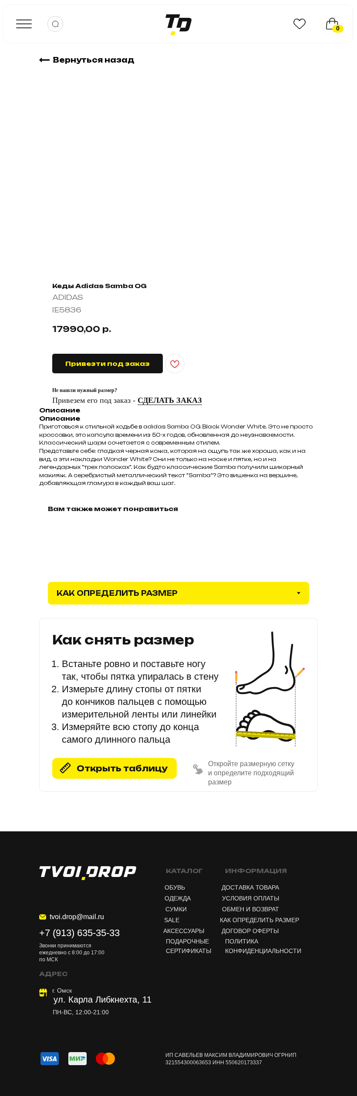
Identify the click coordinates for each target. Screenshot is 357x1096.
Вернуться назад (94, 60)
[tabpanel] (178, 724)
